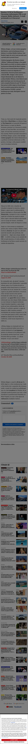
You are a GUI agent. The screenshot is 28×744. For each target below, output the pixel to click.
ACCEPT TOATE (14, 740)
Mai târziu (14, 8)
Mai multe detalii (13, 722)
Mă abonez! (23, 8)
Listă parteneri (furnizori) (4, 737)
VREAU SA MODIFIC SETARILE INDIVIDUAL (14, 741)
